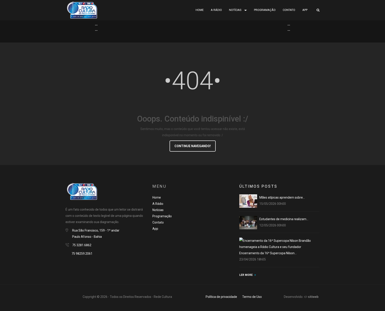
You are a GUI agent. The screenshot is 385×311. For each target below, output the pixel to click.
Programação (265, 10)
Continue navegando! (192, 146)
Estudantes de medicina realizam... (283, 219)
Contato (289, 10)
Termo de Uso (252, 297)
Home (200, 10)
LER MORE (246, 274)
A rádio (216, 10)
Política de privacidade (221, 297)
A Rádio (157, 203)
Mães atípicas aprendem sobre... (282, 197)
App (304, 10)
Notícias (235, 10)
